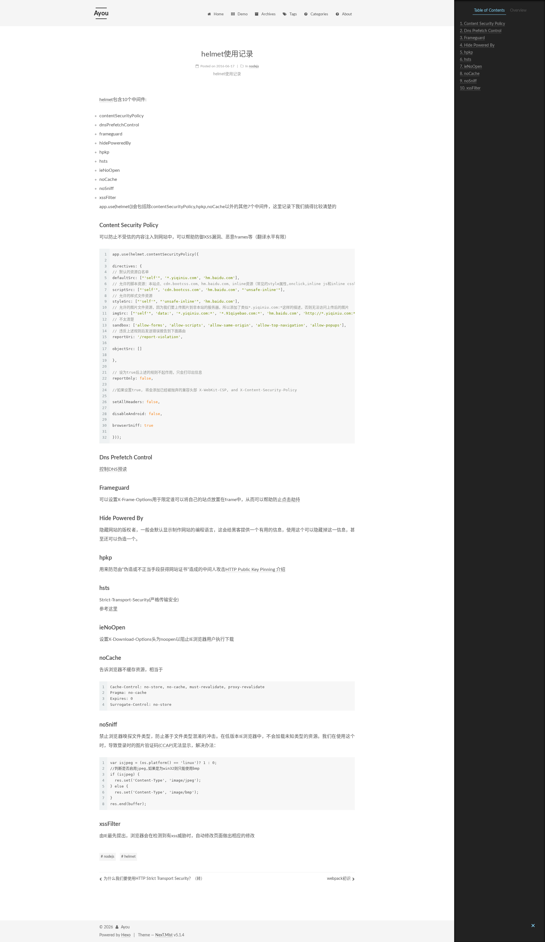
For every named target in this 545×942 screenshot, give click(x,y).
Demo (243, 14)
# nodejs (107, 857)
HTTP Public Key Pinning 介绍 (255, 569)
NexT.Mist (164, 935)
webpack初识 (339, 879)
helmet (106, 99)
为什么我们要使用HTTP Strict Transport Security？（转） (154, 879)
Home (219, 14)
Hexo (126, 935)
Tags (293, 14)
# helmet (128, 857)
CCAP (166, 745)
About (347, 14)
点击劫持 (291, 499)
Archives (268, 14)
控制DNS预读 (113, 469)
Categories (319, 14)
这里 (113, 609)
